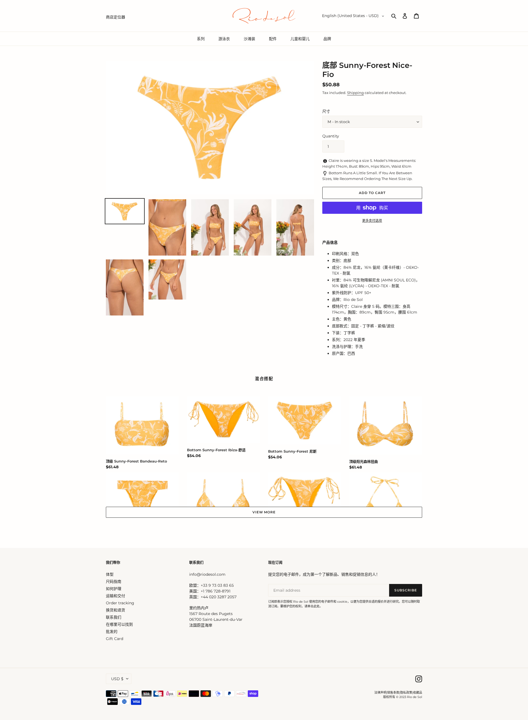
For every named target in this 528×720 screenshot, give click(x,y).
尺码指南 (113, 581)
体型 (110, 574)
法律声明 (380, 692)
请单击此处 (312, 606)
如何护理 (113, 588)
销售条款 (393, 692)
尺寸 (326, 111)
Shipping (355, 92)
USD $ (117, 678)
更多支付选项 (372, 220)
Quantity (330, 136)
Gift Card (114, 638)
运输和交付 (115, 595)
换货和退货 (115, 610)
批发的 (111, 631)
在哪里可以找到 (119, 624)
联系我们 (113, 617)
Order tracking (120, 602)
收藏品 (417, 692)
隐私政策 (406, 692)
